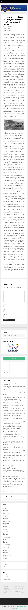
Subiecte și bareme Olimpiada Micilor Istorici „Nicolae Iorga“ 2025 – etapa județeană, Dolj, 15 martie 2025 (14, 447)
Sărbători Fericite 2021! (8, 491)
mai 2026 (5, 508)
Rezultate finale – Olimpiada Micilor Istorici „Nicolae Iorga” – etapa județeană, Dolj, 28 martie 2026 (13, 405)
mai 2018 (5, 558)
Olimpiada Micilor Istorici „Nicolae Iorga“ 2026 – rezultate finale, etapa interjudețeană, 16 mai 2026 (14, 388)
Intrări (5, 576)
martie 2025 (5, 520)
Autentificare (6, 574)
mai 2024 (5, 524)
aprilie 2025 (5, 518)
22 (23, 368)
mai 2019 (5, 550)
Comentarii (6, 578)
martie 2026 (5, 511)
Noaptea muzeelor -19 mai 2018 (15, 499)
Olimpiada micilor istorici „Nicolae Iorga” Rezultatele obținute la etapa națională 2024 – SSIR (13, 472)
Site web (5, 314)
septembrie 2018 (7, 555)
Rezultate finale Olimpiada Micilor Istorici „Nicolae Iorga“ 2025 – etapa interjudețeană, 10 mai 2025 (14, 418)
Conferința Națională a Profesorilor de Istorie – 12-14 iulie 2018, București (8, 590)
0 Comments (9, 30)
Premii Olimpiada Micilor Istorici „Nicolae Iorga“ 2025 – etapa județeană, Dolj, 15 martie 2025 (13, 438)
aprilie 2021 (5, 533)
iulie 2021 (5, 529)
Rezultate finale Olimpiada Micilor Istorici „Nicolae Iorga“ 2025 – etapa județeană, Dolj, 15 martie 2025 (14, 442)
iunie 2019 (5, 549)
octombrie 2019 (6, 547)
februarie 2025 (6, 521)
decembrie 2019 (6, 544)
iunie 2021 (5, 531)
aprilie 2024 (5, 526)
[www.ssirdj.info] (14, 8)
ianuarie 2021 (6, 534)
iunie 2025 (5, 515)
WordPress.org (6, 579)
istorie (8, 28)
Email (5, 309)
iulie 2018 (5, 557)
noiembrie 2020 (6, 537)
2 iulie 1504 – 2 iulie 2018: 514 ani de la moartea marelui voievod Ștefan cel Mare (19, 590)
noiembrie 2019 (6, 545)
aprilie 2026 (5, 510)
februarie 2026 (6, 513)
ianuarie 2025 (6, 523)
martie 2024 (5, 528)
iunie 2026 (5, 507)
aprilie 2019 (5, 552)
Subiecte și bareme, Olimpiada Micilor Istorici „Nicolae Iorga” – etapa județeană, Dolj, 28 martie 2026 (13, 410)
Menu (4, 2)
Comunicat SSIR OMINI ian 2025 (10, 431)
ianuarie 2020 (6, 542)
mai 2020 (5, 539)
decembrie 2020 (6, 536)
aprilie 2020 (5, 541)
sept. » (24, 374)
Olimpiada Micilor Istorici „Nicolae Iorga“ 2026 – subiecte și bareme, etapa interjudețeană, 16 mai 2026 (14, 392)
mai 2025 (5, 516)
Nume (5, 304)
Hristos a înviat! (6, 396)
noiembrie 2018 (6, 553)
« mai (4, 374)
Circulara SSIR (6, 454)
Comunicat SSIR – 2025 (8, 465)
